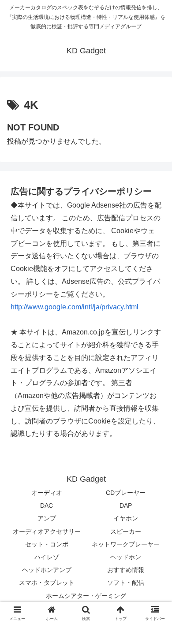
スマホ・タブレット (47, 582)
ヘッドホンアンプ (46, 569)
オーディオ (46, 492)
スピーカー (125, 531)
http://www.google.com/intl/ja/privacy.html (74, 307)
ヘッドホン (125, 557)
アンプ (46, 518)
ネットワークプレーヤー (126, 544)
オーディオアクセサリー (47, 531)
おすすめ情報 (125, 569)
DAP (126, 505)
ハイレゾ (46, 557)
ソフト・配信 (125, 582)
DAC (46, 505)
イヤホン (125, 518)
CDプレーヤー (126, 492)
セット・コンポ (46, 544)
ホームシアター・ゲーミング (86, 595)
